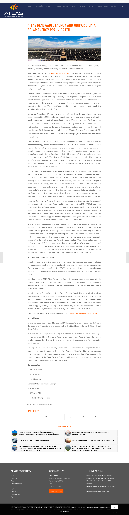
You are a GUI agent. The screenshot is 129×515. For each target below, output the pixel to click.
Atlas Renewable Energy (61, 73)
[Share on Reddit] (83, 417)
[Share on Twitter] (46, 417)
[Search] (122, 6)
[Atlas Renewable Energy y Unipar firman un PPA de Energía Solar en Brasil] (1, 257)
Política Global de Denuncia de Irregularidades (99, 475)
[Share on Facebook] (34, 417)
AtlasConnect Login (120, 1)
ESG (12, 486)
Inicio (12, 475)
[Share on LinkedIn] (71, 417)
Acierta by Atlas (15, 494)
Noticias (13, 489)
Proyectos (14, 481)
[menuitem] (120, 1)
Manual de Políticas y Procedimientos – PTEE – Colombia (99, 482)
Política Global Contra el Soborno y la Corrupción (100, 478)
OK (114, 507)
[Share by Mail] (95, 417)
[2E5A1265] (64, 48)
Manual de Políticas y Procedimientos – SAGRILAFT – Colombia (101, 487)
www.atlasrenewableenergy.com (83, 313)
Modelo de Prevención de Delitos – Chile (98, 491)
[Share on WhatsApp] (58, 417)
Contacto (13, 491)
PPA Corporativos (16, 483)
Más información (65, 511)
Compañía (14, 478)
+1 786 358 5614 (55, 486)
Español (13, 497)
